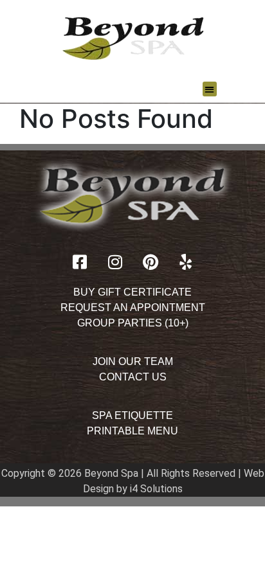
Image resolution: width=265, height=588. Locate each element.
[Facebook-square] (80, 262)
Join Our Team (133, 361)
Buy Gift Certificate (132, 292)
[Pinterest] (150, 262)
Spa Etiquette (132, 415)
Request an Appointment (132, 307)
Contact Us (133, 376)
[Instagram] (115, 262)
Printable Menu (132, 430)
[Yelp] (186, 262)
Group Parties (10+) (132, 322)
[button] (210, 89)
